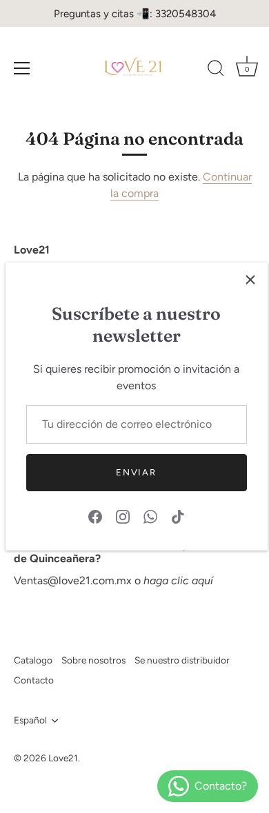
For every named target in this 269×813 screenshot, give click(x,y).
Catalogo (33, 660)
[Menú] (22, 68)
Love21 (63, 757)
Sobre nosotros (93, 660)
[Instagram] (123, 515)
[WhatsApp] (150, 515)
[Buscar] (216, 70)
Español (30, 719)
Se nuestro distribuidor (182, 660)
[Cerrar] (250, 280)
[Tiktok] (178, 515)
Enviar (136, 472)
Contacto (34, 680)
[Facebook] (95, 515)
